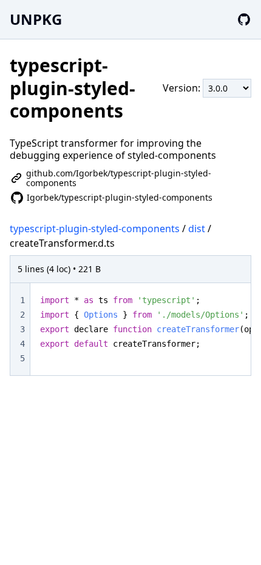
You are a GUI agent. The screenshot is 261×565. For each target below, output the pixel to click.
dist (196, 228)
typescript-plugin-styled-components (95, 228)
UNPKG (36, 19)
